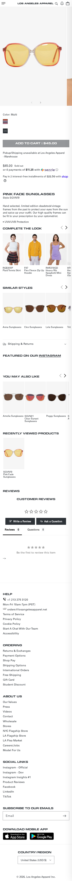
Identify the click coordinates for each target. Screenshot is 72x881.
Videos (7, 711)
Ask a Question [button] (53, 521)
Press (6, 706)
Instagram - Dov (13, 772)
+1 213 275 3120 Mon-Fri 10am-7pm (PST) (19, 602)
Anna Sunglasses (12, 326)
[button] (3, 3)
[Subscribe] (65, 815)
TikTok (7, 796)
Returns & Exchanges (17, 651)
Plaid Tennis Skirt (12, 270)
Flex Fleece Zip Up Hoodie (34, 271)
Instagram (50, 355)
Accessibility (11, 633)
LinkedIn (8, 791)
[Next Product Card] (66, 227)
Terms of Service (13, 614)
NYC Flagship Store (15, 731)
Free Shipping (12, 675)
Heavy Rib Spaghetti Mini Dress (53, 273)
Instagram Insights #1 (17, 777)
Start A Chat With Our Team (20, 628)
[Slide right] (40, 102)
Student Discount (14, 684)
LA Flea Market (12, 740)
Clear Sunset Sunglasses (31, 419)
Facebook (9, 786)
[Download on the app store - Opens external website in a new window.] (15, 838)
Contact (8, 716)
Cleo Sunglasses (33, 326)
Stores (7, 726)
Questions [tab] (33, 529)
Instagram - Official (15, 767)
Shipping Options (14, 665)
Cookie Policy (11, 624)
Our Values (10, 702)
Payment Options (14, 655)
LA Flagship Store (14, 735)
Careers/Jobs (11, 745)
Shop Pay (9, 660)
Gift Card (8, 679)
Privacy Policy (12, 619)
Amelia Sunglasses (13, 415)
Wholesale (10, 721)
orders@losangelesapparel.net (27, 609)
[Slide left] (32, 102)
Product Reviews (14, 782)
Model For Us (11, 750)
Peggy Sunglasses (56, 415)
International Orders (16, 670)
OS (6, 131)
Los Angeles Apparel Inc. (41, 876)
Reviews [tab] (10, 529)
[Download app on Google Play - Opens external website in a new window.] (42, 838)
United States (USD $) (33, 860)
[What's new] (62, 3)
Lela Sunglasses (54, 326)
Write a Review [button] (22, 521)
